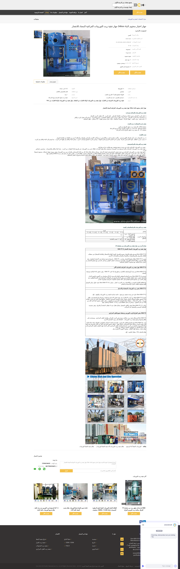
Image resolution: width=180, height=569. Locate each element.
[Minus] (143, 525)
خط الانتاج (67, 539)
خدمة (93, 546)
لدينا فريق (95, 549)
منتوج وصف (53, 82)
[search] (135, 4)
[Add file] (175, 566)
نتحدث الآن (139, 12)
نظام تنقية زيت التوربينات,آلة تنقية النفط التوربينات (110, 446)
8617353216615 (51, 466)
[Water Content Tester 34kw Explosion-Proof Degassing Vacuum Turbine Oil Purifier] (38, 34)
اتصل (66, 471)
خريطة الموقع (129, 566)
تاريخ (93, 542)
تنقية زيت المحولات (42, 546)
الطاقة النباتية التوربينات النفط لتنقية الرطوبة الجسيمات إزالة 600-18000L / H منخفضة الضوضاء (105, 510)
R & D (68, 546)
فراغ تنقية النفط (41, 539)
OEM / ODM (70, 542)
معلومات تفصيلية (40, 82)
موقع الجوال (121, 566)
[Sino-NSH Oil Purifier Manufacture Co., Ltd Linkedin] (144, 521)
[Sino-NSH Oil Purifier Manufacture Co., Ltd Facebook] (141, 521)
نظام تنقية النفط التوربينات (87, 446)
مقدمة (94, 539)
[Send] (143, 566)
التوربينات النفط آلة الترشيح (133, 446)
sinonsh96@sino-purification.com (138, 554)
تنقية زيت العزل (40, 542)
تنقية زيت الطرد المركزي (43, 549)
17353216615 (46, 463)
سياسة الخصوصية (139, 566)
